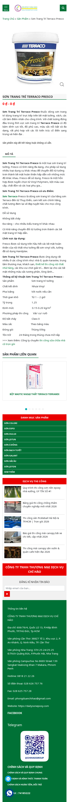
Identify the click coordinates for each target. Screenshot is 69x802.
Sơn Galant (10, 455)
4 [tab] (36, 409)
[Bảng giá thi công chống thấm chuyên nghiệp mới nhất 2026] (12, 507)
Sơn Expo (9, 428)
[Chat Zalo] (8, 779)
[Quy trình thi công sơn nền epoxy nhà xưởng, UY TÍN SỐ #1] (12, 492)
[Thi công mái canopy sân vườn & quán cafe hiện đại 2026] (12, 552)
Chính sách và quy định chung (25, 772)
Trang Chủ (8, 18)
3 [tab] (32, 409)
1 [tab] (26, 409)
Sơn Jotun (10, 439)
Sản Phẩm (22, 18)
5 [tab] (39, 409)
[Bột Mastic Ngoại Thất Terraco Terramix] (34, 376)
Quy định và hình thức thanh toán (28, 778)
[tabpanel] (34, 381)
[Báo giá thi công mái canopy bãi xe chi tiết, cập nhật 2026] (12, 537)
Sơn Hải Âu (10, 461)
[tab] (9, 154)
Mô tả (9, 154)
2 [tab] (29, 409)
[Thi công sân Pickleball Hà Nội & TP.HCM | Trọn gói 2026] (12, 522)
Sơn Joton (10, 466)
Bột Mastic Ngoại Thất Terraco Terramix (34, 394)
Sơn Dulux (10, 434)
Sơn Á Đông (10, 444)
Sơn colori (10, 423)
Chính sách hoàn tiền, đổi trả (25, 784)
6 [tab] (43, 409)
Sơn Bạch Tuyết (12, 450)
